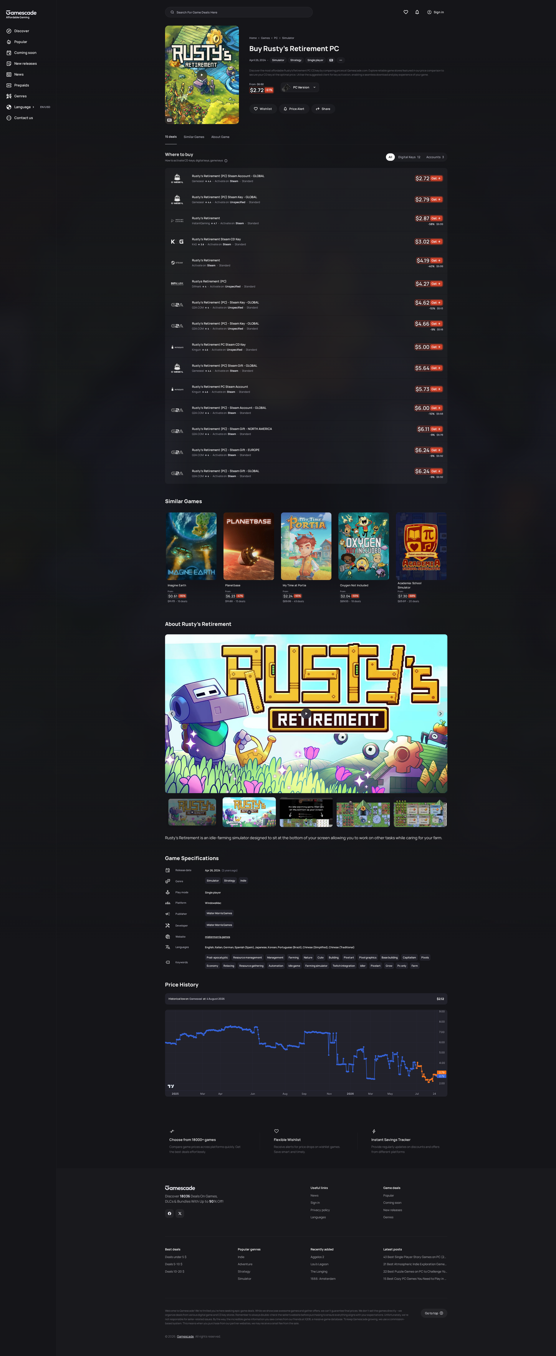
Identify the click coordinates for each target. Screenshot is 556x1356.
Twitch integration (344, 966)
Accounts (435, 157)
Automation (276, 966)
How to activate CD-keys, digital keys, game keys (194, 160)
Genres (388, 1217)
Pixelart (376, 966)
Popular (388, 1195)
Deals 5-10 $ (173, 1264)
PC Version (301, 87)
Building (334, 957)
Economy (212, 966)
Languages (318, 1217)
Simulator (278, 60)
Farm (415, 966)
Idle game (294, 966)
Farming (294, 957)
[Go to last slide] (172, 713)
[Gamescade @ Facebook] (169, 1213)
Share (326, 109)
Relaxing (228, 966)
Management (275, 957)
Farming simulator (316, 966)
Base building (390, 957)
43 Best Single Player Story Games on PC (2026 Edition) (415, 1257)
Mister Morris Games (219, 913)
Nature (308, 957)
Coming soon (392, 1203)
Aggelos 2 (317, 1257)
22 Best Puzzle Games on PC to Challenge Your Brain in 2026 (415, 1271)
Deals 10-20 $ (174, 1271)
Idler (363, 966)
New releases (392, 1210)
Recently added (322, 1249)
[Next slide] (440, 713)
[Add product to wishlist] (211, 596)
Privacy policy (320, 1210)
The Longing (319, 1271)
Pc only (401, 966)
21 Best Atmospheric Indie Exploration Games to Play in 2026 (415, 1264)
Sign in (315, 1203)
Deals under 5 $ (175, 1257)
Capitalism (409, 957)
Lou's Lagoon (319, 1264)
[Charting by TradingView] (171, 1086)
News (314, 1195)
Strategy (295, 60)
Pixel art (349, 957)
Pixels (425, 957)
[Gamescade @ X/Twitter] (180, 1213)
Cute (321, 957)
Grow (389, 966)
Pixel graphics (367, 957)
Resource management (247, 957)
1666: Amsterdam (323, 1279)
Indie (243, 880)
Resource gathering (251, 966)
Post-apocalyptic (217, 957)
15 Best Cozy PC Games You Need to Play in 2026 (415, 1279)
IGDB (308, 1319)
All (390, 157)
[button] (192, 812)
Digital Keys (409, 157)
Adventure (245, 1264)
